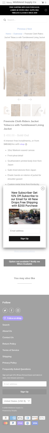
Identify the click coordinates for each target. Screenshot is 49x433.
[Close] (43, 188)
